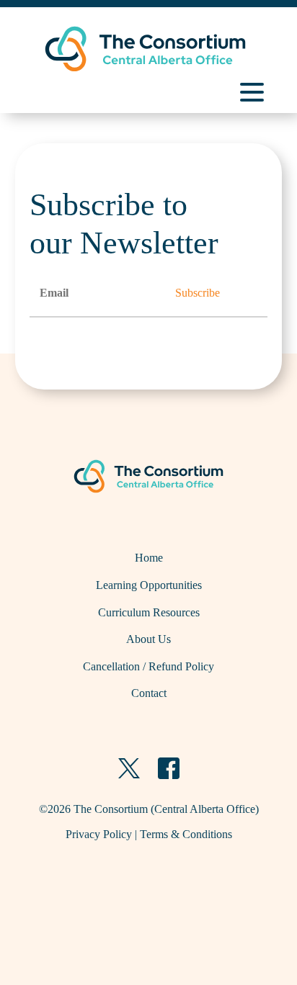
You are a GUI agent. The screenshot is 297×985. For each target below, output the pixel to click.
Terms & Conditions (186, 834)
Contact (149, 693)
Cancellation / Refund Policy (148, 666)
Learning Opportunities (149, 585)
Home (149, 558)
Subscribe (197, 293)
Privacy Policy (99, 834)
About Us (148, 639)
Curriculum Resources (149, 612)
